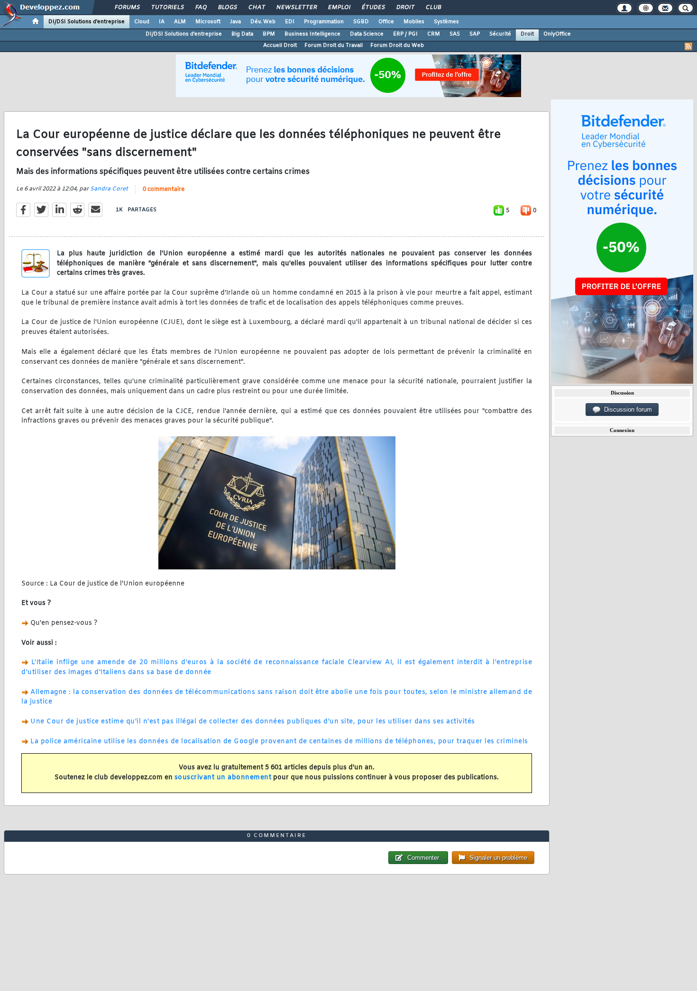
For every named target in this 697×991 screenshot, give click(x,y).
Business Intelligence (312, 34)
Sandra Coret (109, 189)
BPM (269, 34)
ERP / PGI (405, 34)
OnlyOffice (557, 34)
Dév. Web (262, 21)
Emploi (339, 7)
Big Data (242, 34)
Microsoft (207, 21)
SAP (474, 34)
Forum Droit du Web (397, 45)
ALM (180, 21)
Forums (126, 7)
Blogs (227, 7)
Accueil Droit (280, 45)
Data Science (367, 34)
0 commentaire (163, 189)
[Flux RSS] (688, 46)
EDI (289, 21)
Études (372, 7)
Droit (405, 7)
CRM (433, 34)
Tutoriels (167, 7)
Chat (256, 7)
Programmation (324, 21)
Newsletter (296, 7)
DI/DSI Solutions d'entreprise (86, 21)
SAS (454, 34)
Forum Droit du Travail (333, 45)
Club (432, 7)
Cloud (141, 21)
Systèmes (446, 21)
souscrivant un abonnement (223, 777)
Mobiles (414, 21)
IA (162, 21)
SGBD (361, 21)
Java (235, 21)
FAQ (200, 7)
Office (386, 21)
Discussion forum (626, 409)
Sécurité (500, 34)
